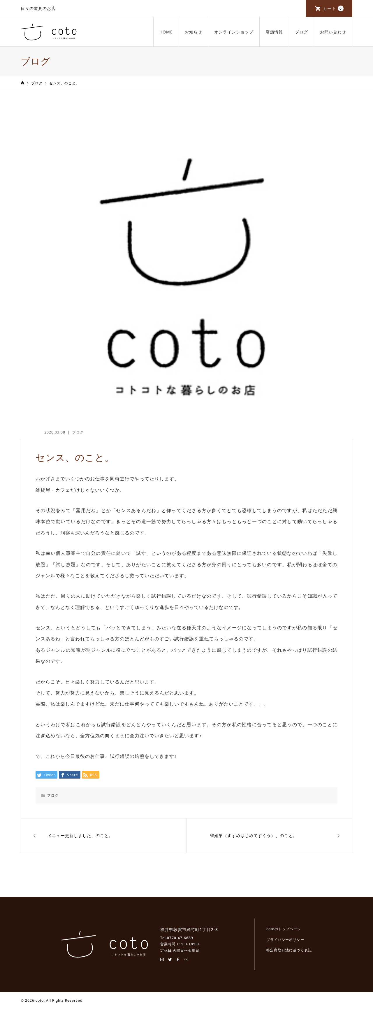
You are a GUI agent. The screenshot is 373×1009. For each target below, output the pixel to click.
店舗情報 (274, 32)
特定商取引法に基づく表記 (289, 950)
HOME (166, 32)
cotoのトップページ (283, 928)
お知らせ (193, 32)
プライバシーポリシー (285, 939)
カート (332, 8)
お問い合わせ (333, 32)
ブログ (301, 32)
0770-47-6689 (180, 937)
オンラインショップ (234, 32)
